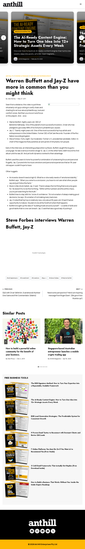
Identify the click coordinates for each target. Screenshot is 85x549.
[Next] (79, 341)
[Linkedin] (42, 531)
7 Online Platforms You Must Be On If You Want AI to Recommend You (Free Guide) (52, 450)
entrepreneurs (12, 278)
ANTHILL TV (10, 76)
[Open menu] (81, 4)
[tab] (38, 366)
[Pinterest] (48, 531)
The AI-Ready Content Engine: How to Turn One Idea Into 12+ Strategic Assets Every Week (54, 401)
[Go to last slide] (5, 341)
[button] (3, 37)
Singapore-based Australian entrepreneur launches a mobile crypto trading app (63, 351)
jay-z (44, 278)
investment (24, 278)
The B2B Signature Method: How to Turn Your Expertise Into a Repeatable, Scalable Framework (55, 384)
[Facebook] (32, 531)
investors (35, 278)
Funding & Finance (21, 76)
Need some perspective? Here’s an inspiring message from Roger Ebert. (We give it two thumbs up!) (65, 293)
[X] (53, 531)
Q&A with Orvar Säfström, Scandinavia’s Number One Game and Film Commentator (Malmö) (21, 292)
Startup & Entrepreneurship (40, 76)
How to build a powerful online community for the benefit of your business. (21, 351)
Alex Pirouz (11, 359)
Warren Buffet (66, 278)
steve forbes (54, 278)
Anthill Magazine (55, 359)
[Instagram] (37, 531)
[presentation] (21, 331)
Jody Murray (12, 99)
